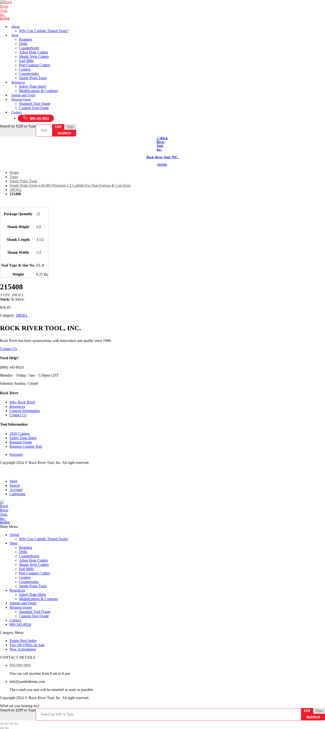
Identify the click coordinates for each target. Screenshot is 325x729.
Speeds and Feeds (23, 95)
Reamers (25, 39)
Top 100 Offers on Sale (27, 645)
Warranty (16, 454)
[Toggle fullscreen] (7, 723)
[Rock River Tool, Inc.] (162, 10)
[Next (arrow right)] (7, 728)
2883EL (16, 190)
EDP (58, 127)
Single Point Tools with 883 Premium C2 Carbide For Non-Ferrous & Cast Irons (70, 185)
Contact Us (8, 349)
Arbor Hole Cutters (33, 52)
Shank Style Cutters (34, 56)
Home (14, 172)
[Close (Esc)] (16, 723)
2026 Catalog (20, 434)
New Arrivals (23, 649)
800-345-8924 (39, 118)
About (15, 27)
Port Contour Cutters (34, 65)
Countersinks (29, 74)
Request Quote (21, 99)
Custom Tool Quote (34, 108)
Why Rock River (22, 402)
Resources (18, 82)
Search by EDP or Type (18, 126)
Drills (23, 44)
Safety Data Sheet (32, 86)
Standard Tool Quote (34, 104)
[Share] (11, 723)
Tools (14, 177)
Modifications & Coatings (38, 91)
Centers (24, 69)
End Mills (26, 61)
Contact (16, 112)
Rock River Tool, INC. (163, 157)
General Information (25, 411)
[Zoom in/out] (2, 723)
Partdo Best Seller (23, 641)
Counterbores (29, 48)
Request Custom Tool (26, 446)
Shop (14, 35)
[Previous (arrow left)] (2, 728)
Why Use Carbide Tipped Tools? (44, 31)
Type (70, 127)
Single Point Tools (33, 78)
